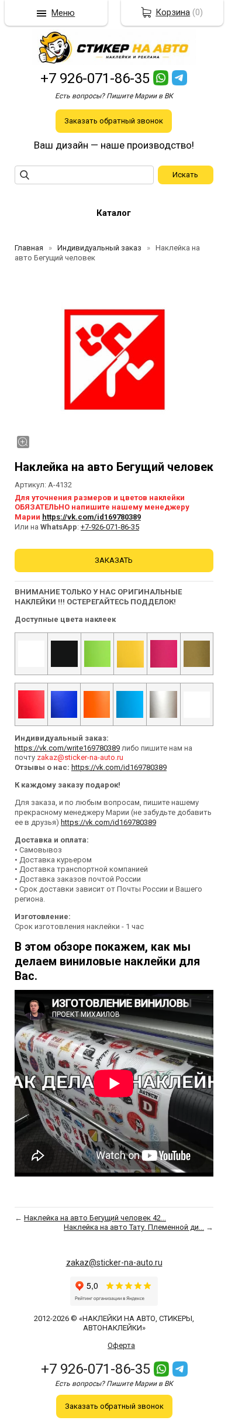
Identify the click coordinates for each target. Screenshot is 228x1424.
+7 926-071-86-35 (95, 78)
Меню (63, 13)
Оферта (121, 1345)
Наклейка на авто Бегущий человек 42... (95, 1217)
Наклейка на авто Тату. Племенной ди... (134, 1227)
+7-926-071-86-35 (110, 526)
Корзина (173, 12)
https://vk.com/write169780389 (67, 748)
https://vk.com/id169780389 (91, 516)
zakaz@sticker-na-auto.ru (114, 1262)
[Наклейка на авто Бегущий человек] (114, 359)
